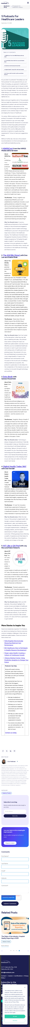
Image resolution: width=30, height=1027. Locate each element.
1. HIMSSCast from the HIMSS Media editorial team (14, 56)
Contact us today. (11, 732)
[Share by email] (14, 751)
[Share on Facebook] (2, 751)
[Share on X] (6, 751)
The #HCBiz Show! (11, 255)
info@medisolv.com (7, 972)
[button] (28, 2)
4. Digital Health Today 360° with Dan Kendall (14, 69)
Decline (15, 1020)
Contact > (4, 976)
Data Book (8, 377)
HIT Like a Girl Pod (11, 546)
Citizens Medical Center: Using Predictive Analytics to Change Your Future (16, 660)
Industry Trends (7, 793)
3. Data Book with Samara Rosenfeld (12, 65)
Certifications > (18, 976)
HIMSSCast (8, 148)
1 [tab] (10, 950)
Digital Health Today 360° (14, 466)
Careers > (11, 976)
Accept (15, 1016)
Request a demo (10, 843)
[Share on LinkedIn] (10, 751)
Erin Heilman (12, 761)
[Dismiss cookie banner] (24, 988)
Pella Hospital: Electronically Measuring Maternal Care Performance (13, 643)
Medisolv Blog (7, 6)
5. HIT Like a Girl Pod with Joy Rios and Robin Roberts (13, 74)
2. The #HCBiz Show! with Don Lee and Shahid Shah (14, 61)
